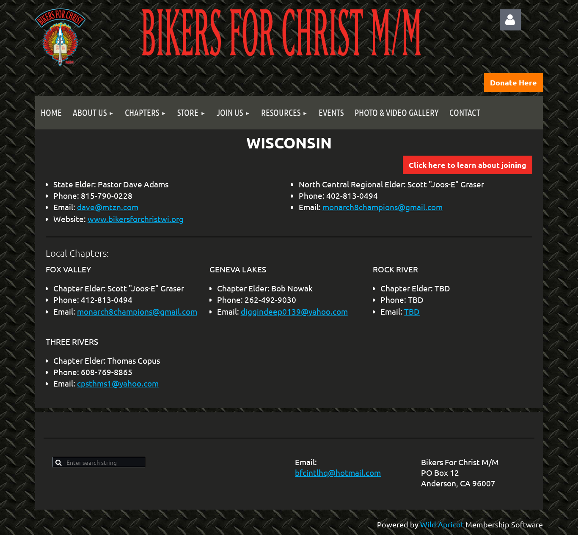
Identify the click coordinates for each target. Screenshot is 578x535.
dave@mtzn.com (107, 207)
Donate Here (513, 82)
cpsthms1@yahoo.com (118, 383)
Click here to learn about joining (467, 165)
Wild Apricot (442, 524)
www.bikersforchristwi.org (136, 219)
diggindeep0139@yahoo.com (294, 311)
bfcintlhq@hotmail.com (338, 472)
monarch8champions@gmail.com (382, 207)
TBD (412, 311)
